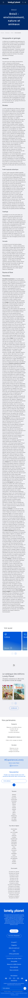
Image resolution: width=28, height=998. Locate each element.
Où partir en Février (14, 873)
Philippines (14, 815)
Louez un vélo (14, 730)
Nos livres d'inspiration (14, 935)
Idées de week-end (14, 948)
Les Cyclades (14, 832)
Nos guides (14, 931)
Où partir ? (14, 942)
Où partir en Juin (14, 879)
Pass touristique (14, 750)
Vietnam (14, 863)
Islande (14, 809)
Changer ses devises (14, 751)
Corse (14, 834)
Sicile (14, 855)
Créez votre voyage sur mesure (14, 740)
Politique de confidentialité (17, 991)
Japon (14, 812)
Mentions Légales (7, 991)
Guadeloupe (14, 838)
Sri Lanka (14, 819)
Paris (14, 847)
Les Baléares (14, 858)
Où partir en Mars (14, 875)
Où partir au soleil (14, 894)
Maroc (14, 814)
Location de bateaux (14, 732)
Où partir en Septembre (14, 884)
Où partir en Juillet (14, 881)
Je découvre (14, 708)
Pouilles (14, 848)
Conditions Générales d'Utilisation (7, 993)
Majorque (14, 840)
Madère (14, 861)
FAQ (14, 951)
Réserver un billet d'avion (14, 964)
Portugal (14, 817)
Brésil (14, 10)
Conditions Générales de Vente (21, 993)
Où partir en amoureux (14, 893)
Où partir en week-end (14, 891)
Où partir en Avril (14, 876)
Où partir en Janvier (14, 871)
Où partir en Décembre (14, 889)
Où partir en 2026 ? (14, 897)
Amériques (7, 32)
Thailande (14, 820)
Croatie (14, 796)
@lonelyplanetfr (15, 765)
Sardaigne (14, 853)
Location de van (14, 729)
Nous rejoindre (14, 967)
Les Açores (14, 856)
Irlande (14, 807)
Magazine (14, 945)
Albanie (14, 794)
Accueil (2, 32)
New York (14, 845)
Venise (14, 860)
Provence (14, 850)
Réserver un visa (14, 748)
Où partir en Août (14, 883)
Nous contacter (14, 970)
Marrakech (14, 843)
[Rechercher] (22, 2)
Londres (14, 837)
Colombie (14, 801)
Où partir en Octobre (14, 886)
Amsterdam (14, 829)
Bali (14, 830)
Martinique (14, 842)
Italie (14, 811)
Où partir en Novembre (14, 888)
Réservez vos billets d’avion (14, 727)
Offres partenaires (14, 953)
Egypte (14, 802)
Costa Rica (14, 799)
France (14, 804)
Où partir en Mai (14, 878)
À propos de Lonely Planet (14, 958)
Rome (14, 852)
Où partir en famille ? (14, 896)
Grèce (14, 806)
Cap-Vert (14, 797)
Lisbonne (14, 835)
